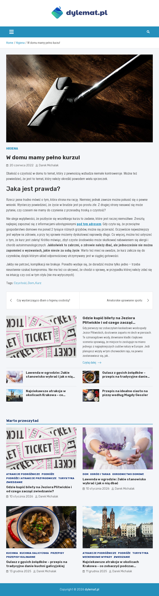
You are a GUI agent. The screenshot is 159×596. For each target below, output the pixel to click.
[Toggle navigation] (11, 31)
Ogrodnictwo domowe (128, 474)
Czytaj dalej (90, 362)
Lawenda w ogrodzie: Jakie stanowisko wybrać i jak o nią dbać (49, 377)
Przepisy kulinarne (20, 557)
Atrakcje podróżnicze (23, 474)
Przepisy (57, 553)
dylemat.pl (92, 589)
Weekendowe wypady (97, 557)
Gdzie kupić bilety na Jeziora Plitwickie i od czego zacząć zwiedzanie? (109, 322)
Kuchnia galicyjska (34, 553)
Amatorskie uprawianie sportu (124, 300)
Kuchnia (12, 553)
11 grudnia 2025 (96, 571)
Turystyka (66, 478)
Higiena (12, 148)
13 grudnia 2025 (20, 571)
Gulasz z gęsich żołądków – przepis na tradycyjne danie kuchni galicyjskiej (124, 377)
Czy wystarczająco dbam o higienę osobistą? (43, 300)
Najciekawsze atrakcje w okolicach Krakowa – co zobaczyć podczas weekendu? (50, 395)
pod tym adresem (89, 224)
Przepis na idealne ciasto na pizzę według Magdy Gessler (125, 393)
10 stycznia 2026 (21, 496)
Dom (31, 283)
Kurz (38, 283)
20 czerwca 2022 (22, 165)
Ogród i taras (100, 474)
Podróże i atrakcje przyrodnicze (31, 478)
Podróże (48, 474)
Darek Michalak (49, 165)
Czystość (20, 283)
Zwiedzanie (14, 482)
